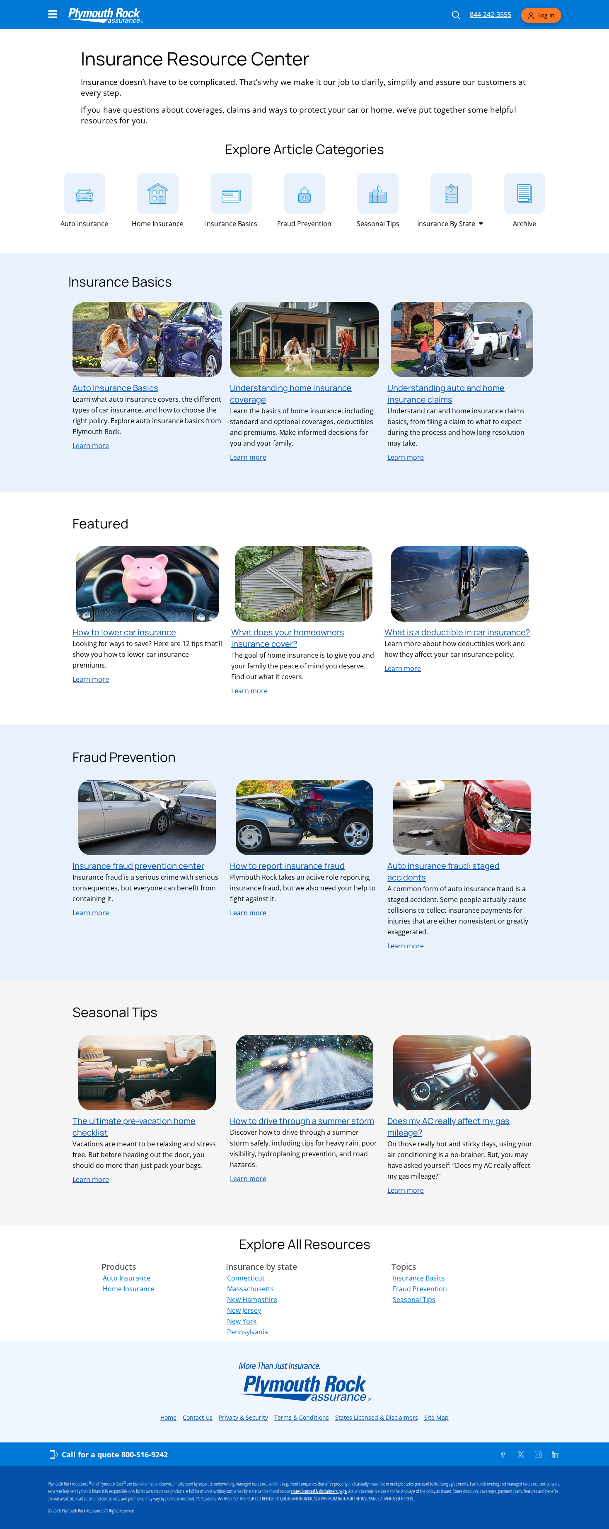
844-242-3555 (490, 14)
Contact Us (198, 1417)
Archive (524, 223)
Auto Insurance (84, 223)
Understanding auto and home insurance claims (446, 393)
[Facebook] (503, 1454)
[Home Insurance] (158, 193)
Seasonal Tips (378, 223)
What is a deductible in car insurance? (457, 632)
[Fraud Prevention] (304, 193)
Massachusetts (250, 1288)
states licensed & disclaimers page (319, 1491)
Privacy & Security (243, 1417)
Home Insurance (158, 223)
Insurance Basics (231, 223)
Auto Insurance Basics (115, 387)
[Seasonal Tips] (378, 193)
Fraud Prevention (304, 223)
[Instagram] (538, 1454)
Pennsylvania (247, 1331)
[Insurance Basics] (231, 193)
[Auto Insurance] (84, 193)
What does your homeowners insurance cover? (287, 638)
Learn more (90, 445)
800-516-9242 (144, 1454)
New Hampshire (252, 1299)
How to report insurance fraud (287, 865)
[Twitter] (520, 1454)
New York (241, 1321)
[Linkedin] (555, 1454)
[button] (451, 223)
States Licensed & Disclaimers (376, 1417)
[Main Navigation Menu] (53, 14)
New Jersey (244, 1310)
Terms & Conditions (301, 1417)
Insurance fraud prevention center (138, 865)
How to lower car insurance (124, 632)
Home (168, 1417)
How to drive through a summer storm (302, 1120)
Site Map (436, 1417)
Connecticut (246, 1278)
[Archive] (524, 193)
